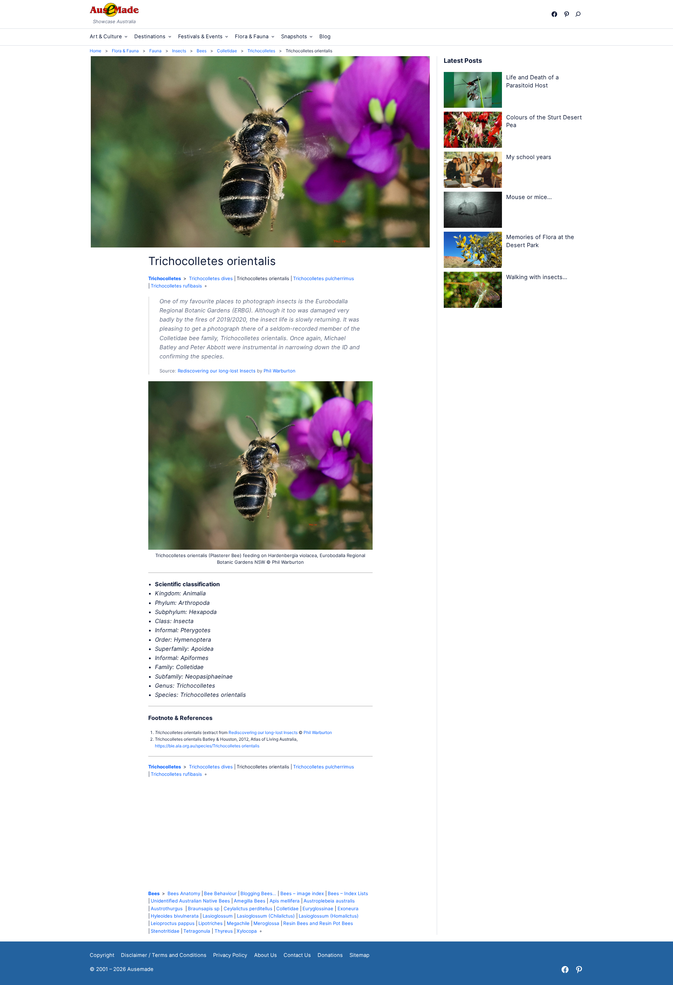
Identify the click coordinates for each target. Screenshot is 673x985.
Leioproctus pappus (173, 923)
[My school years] (473, 171)
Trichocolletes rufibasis (176, 286)
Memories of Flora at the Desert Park (540, 241)
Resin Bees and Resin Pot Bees (318, 923)
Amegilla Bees (249, 901)
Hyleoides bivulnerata (175, 916)
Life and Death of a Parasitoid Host (532, 81)
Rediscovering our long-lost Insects (217, 370)
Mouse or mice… (529, 196)
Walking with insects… (536, 276)
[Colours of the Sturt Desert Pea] (473, 131)
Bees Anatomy (184, 893)
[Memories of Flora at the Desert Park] (473, 251)
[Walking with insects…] (473, 291)
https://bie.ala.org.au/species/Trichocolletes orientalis (207, 745)
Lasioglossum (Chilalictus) (266, 916)
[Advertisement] (260, 834)
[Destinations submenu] (169, 36)
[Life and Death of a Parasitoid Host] (473, 91)
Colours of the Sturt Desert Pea (544, 121)
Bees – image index (302, 893)
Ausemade (140, 969)
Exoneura (348, 908)
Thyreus (224, 931)
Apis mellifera (285, 901)
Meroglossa (266, 923)
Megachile (238, 923)
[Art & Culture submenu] (126, 36)
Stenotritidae (165, 931)
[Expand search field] (579, 14)
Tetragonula (196, 931)
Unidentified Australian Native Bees (190, 901)
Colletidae (287, 908)
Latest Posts (463, 60)
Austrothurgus (167, 908)
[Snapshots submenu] (311, 36)
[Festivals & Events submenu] (226, 36)
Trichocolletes (164, 278)
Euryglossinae (317, 908)
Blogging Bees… (258, 893)
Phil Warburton (279, 370)
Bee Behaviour (220, 893)
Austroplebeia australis (329, 901)
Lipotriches (210, 923)
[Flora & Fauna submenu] (272, 36)
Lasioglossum (218, 916)
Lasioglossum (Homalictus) (329, 916)
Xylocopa (247, 931)
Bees (153, 893)
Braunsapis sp (203, 908)
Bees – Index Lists (348, 893)
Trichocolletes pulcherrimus (323, 278)
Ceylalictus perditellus (248, 908)
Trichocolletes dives (211, 278)
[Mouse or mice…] (473, 211)
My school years (528, 156)
